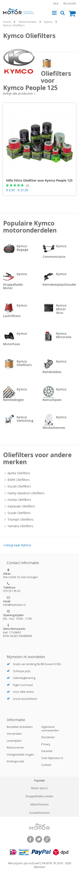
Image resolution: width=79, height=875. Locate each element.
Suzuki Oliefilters (19, 513)
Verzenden (14, 734)
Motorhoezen (40, 804)
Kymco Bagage (22, 248)
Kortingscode (15, 761)
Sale (56, 3)
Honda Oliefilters (19, 500)
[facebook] (30, 839)
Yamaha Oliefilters (20, 526)
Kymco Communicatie (54, 251)
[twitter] (38, 839)
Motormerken (28, 22)
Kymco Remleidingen (15, 394)
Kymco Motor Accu (61, 308)
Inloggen (69, 3)
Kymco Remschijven (54, 394)
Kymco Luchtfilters (15, 310)
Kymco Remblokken (54, 366)
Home (7, 22)
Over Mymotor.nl (52, 758)
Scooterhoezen (39, 812)
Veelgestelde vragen (20, 754)
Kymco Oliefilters (14, 25)
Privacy (45, 744)
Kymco (48, 22)
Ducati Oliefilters (19, 486)
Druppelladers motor (39, 796)
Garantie (46, 751)
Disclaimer (48, 737)
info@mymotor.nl (14, 605)
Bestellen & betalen (20, 727)
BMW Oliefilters (18, 480)
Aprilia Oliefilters (18, 473)
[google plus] (47, 839)
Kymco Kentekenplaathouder (59, 279)
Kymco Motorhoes (15, 338)
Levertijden (14, 741)
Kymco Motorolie (63, 335)
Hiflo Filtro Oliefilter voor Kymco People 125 (39, 180)
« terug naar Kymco (17, 545)
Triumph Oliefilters (20, 519)
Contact (46, 765)
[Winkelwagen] (72, 13)
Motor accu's (39, 788)
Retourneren (15, 747)
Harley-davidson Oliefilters (26, 493)
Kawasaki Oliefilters (21, 506)
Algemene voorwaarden (50, 728)
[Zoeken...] (63, 13)
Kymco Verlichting (25, 419)
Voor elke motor (23, 692)
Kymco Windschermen (54, 422)
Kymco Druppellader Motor (15, 281)
